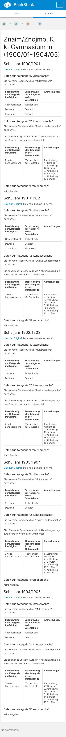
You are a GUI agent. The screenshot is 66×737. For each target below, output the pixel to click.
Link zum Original (13, 69)
